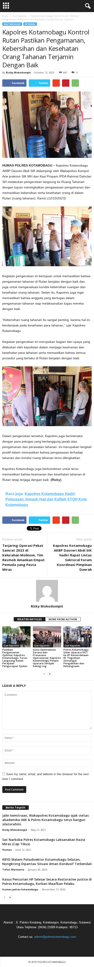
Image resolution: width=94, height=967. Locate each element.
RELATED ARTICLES (29, 619)
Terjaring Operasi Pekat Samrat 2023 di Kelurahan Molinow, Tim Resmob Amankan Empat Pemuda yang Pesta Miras (23, 557)
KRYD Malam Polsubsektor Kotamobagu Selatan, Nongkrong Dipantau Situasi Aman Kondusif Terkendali (47, 861)
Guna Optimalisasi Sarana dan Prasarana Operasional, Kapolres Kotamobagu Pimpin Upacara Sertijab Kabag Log (47, 658)
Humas (7, 849)
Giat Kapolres (12, 24)
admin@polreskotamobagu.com (55, 936)
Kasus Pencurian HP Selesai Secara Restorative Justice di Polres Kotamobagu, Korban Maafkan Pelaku (47, 881)
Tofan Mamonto (13, 869)
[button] (87, 6)
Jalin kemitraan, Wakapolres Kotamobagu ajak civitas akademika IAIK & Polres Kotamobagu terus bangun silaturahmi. (45, 819)
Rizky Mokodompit (18, 72)
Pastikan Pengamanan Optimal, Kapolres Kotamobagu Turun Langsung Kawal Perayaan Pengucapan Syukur (15, 658)
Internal (30, 24)
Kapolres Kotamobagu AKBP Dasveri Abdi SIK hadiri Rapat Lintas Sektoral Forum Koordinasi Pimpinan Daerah (72, 557)
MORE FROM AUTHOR (63, 619)
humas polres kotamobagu (20, 889)
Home (5, 16)
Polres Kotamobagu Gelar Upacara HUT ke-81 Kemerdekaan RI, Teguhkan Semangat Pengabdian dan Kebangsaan (76, 658)
